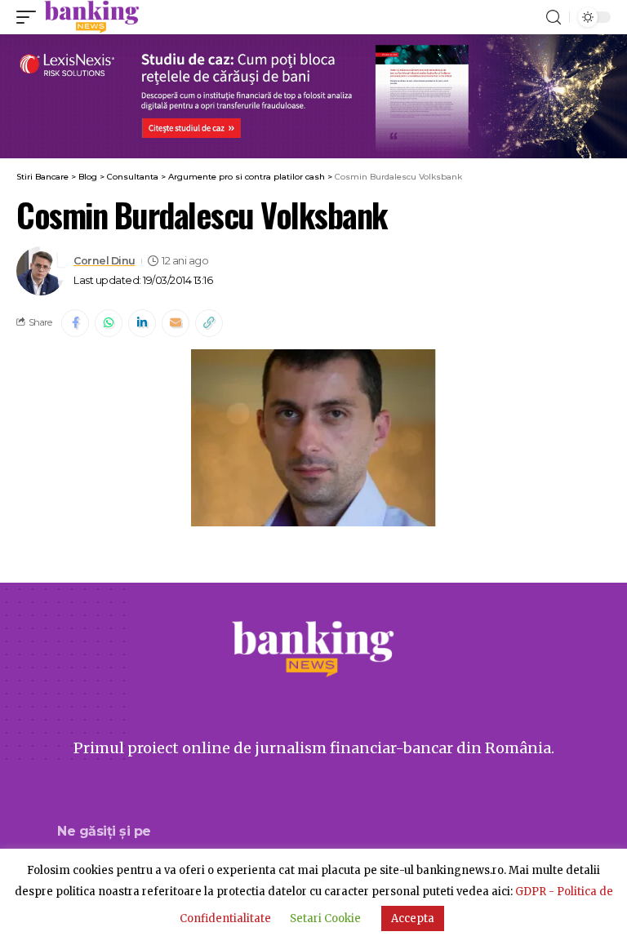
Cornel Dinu (104, 261)
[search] (553, 17)
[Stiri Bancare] (92, 17)
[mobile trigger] (30, 17)
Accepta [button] (412, 918)
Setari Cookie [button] (325, 918)
